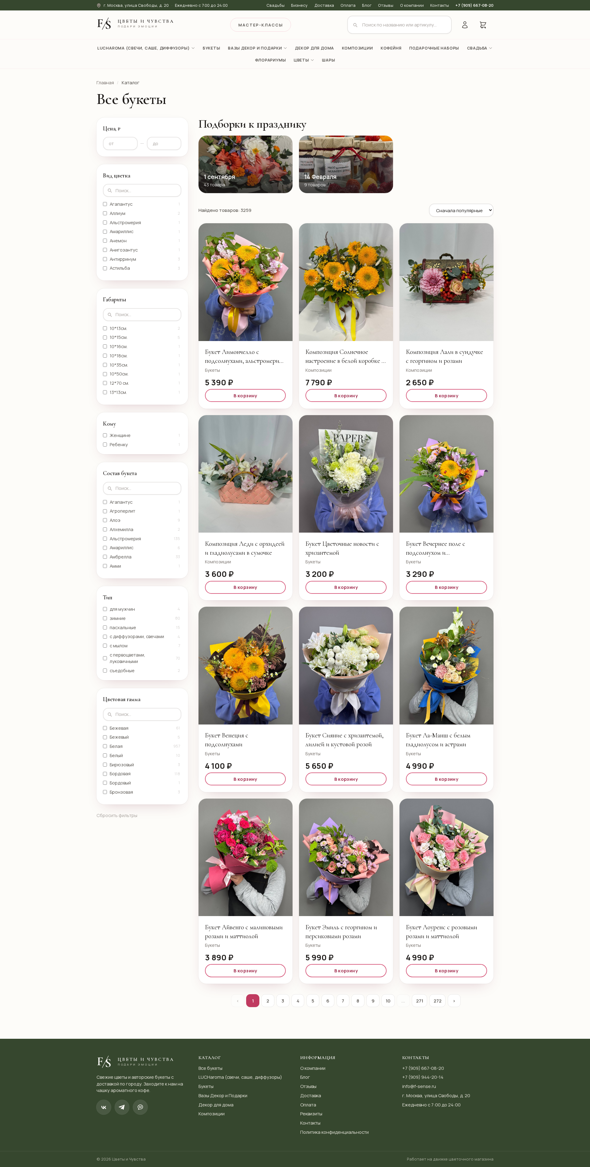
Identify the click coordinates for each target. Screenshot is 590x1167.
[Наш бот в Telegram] (122, 1107)
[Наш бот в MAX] (140, 1107)
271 (419, 1001)
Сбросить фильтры (116, 815)
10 (388, 1001)
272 (438, 1001)
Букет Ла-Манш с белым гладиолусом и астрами (438, 739)
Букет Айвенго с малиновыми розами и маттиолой (244, 931)
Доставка (324, 5)
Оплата (348, 5)
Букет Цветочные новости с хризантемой (342, 548)
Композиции (212, 1113)
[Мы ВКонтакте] (103, 1107)
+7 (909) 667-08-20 (474, 5)
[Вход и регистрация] (465, 24)
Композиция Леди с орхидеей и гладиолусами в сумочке (245, 548)
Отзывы (385, 5)
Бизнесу (299, 5)
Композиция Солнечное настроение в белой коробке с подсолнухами (344, 356)
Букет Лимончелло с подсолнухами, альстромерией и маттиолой (245, 356)
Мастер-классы (260, 25)
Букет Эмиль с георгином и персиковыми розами (341, 931)
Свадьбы (275, 5)
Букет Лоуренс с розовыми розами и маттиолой (441, 931)
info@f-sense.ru (419, 1086)
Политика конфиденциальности (334, 1132)
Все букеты (210, 1068)
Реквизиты (311, 1113)
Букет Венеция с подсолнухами (226, 739)
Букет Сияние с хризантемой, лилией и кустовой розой (344, 739)
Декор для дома (216, 1105)
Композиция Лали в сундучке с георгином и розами (444, 356)
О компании (412, 5)
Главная (105, 82)
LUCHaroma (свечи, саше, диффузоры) (240, 1077)
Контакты (439, 5)
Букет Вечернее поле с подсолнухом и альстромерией (435, 548)
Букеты (206, 1086)
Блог (367, 5)
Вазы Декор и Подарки (223, 1095)
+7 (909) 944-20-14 (422, 1077)
